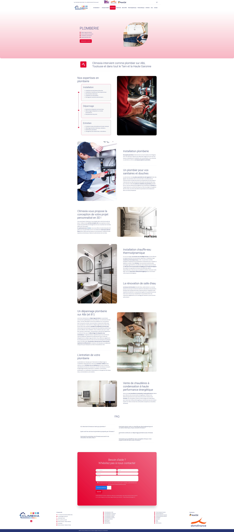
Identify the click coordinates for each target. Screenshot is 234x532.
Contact (155, 7)
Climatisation (96, 7)
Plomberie (112, 7)
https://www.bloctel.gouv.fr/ (129, 497)
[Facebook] (157, 2)
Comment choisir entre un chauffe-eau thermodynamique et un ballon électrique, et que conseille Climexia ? (136, 427)
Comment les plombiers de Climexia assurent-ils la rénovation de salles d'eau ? (94, 437)
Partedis (89, 228)
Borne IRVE (124, 7)
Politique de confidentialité (103, 530)
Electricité (118, 7)
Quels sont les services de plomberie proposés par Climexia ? (97, 431)
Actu (152, 7)
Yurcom (89, 530)
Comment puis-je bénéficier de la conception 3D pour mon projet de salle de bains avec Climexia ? (135, 439)
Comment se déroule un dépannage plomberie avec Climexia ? (136, 433)
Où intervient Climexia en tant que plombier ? (93, 426)
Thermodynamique (132, 7)
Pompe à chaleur (105, 7)
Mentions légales (95, 530)
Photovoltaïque (141, 7)
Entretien (148, 7)
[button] (97, 427)
